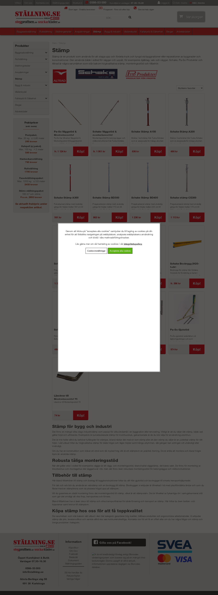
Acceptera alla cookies (120, 251)
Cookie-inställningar (96, 251)
